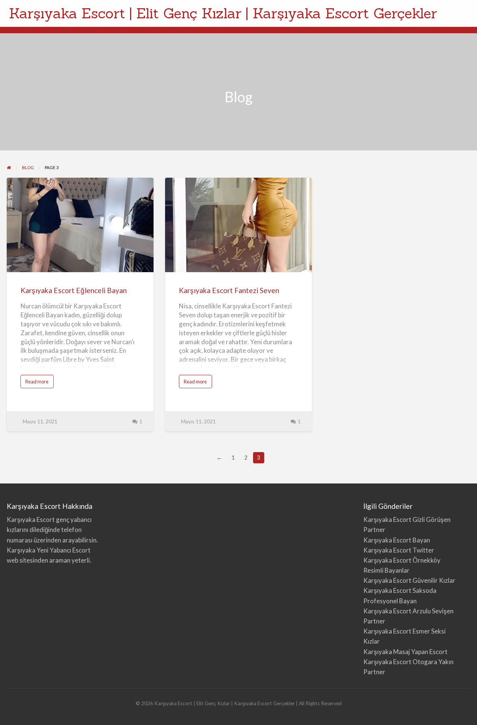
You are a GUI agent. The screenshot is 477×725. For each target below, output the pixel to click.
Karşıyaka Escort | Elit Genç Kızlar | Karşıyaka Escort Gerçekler (223, 13)
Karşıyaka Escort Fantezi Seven (229, 290)
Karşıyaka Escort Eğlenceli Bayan (73, 290)
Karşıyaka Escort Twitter (398, 550)
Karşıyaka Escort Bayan (396, 540)
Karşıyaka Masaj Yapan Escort (405, 652)
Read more (39, 383)
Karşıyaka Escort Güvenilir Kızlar (409, 580)
